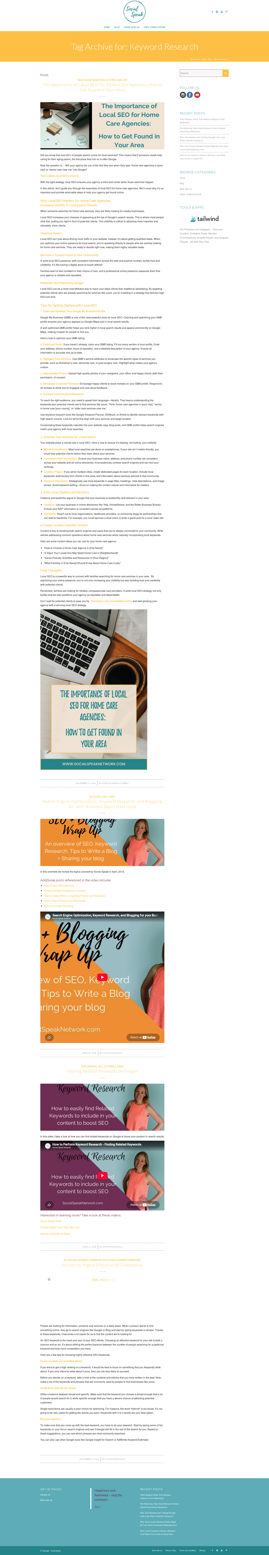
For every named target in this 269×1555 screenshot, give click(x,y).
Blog (209, 59)
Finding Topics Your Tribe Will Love (60, 1227)
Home (203, 59)
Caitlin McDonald (113, 1053)
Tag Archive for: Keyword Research (134, 46)
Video (111, 796)
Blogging (96, 796)
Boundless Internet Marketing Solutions (90, 1260)
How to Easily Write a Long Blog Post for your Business (74, 896)
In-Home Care (114, 80)
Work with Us (186, 188)
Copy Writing (89, 1066)
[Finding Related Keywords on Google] (102, 1107)
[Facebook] (212, 11)
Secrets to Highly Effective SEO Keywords (102, 1264)
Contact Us (45, 1494)
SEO (125, 80)
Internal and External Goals (55, 1233)
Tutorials (110, 1066)
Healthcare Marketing (91, 80)
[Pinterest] (226, 11)
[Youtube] (221, 11)
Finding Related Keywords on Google (64, 890)
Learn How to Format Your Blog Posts (64, 901)
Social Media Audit (50, 1221)
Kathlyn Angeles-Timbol (115, 783)
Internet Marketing (129, 1260)
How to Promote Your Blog (58, 906)
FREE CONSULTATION (190, 194)
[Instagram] (217, 11)
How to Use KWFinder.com (59, 885)
